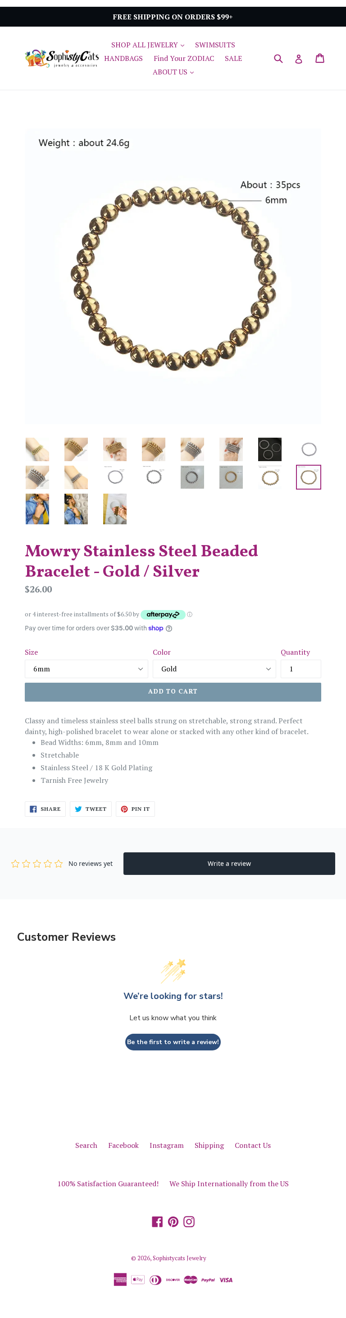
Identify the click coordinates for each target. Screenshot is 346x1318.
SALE (233, 58)
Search (86, 1145)
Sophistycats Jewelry (179, 1258)
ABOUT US (175, 71)
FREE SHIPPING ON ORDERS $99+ (173, 17)
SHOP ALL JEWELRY (150, 44)
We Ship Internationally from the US (229, 1184)
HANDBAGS (123, 58)
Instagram (167, 1145)
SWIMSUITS (215, 45)
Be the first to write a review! (173, 1042)
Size (31, 652)
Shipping (209, 1145)
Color (162, 652)
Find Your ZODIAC (184, 58)
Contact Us (253, 1145)
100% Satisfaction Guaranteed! (108, 1184)
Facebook (123, 1145)
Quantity (295, 652)
